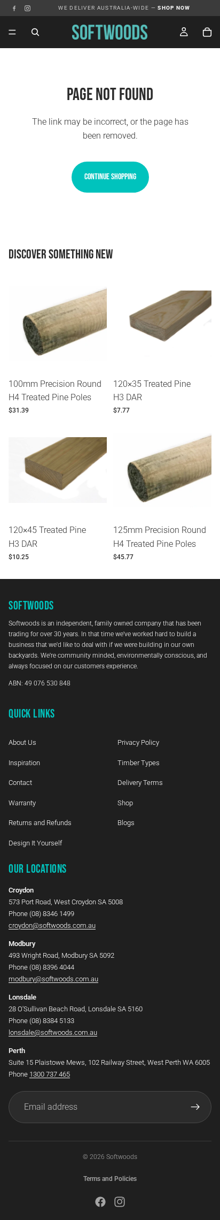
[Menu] (12, 32)
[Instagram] (27, 8)
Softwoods (121, 1157)
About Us (22, 742)
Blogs (126, 823)
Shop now (174, 8)
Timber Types (138, 762)
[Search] (35, 32)
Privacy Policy (138, 742)
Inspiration (24, 762)
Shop (125, 802)
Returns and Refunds (40, 823)
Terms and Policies (110, 1179)
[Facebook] (14, 8)
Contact (20, 783)
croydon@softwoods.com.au (52, 925)
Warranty (22, 802)
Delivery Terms (140, 783)
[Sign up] (195, 1106)
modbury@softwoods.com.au (53, 978)
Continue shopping (110, 177)
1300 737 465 (49, 1074)
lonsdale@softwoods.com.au (53, 1032)
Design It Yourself (35, 842)
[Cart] (207, 32)
